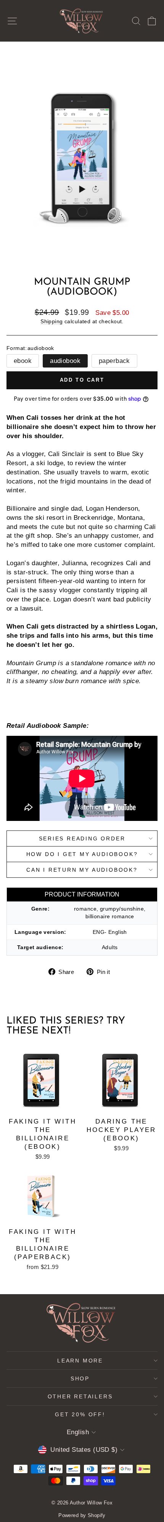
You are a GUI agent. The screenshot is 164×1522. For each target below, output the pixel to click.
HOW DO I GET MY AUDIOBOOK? (82, 854)
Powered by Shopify (82, 1515)
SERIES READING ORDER (82, 838)
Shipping (51, 321)
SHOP (80, 1378)
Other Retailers (80, 1396)
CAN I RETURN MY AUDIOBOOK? (82, 870)
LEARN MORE (80, 1361)
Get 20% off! (80, 1414)
